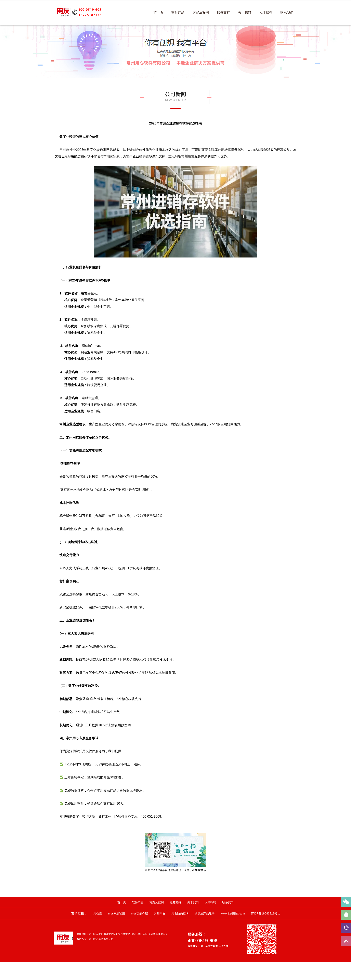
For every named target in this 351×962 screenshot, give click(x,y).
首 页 (158, 12)
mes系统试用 (116, 913)
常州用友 (159, 913)
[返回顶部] (346, 941)
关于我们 (244, 12)
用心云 (97, 913)
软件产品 (177, 12)
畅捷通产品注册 (204, 913)
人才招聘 (265, 12)
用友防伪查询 (179, 913)
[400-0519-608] (346, 928)
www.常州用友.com (233, 913)
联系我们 (286, 12)
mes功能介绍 (139, 913)
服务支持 (223, 12)
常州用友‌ (187, 156)
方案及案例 (201, 12)
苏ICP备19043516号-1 (265, 913)
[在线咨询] (346, 915)
